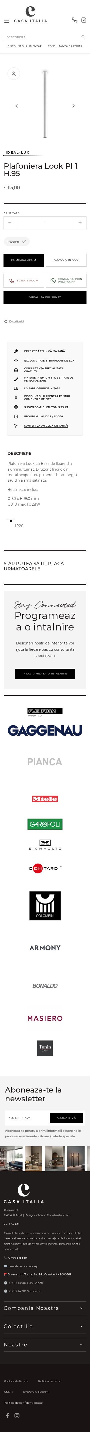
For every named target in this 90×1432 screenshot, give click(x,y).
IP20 (19, 526)
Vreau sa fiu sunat (45, 297)
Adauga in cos (66, 259)
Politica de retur (49, 1381)
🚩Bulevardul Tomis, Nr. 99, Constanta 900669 (38, 1274)
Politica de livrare (16, 1381)
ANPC (8, 1392)
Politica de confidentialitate (23, 1402)
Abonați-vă (66, 1118)
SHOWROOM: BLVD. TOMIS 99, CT (46, 407)
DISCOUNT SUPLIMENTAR (25, 46)
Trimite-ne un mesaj (23, 1266)
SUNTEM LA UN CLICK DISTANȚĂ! (46, 425)
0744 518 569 (17, 1257)
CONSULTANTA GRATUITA (65, 46)
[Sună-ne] (74, 21)
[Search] (83, 37)
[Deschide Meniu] (7, 21)
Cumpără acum (23, 260)
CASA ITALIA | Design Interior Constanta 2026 (37, 1215)
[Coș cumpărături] (83, 21)
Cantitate (12, 213)
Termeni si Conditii (36, 1392)
